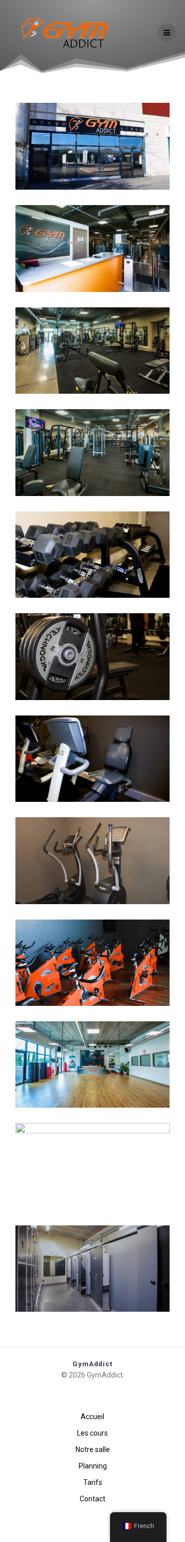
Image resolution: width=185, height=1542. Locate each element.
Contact (92, 1499)
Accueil (92, 1416)
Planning (93, 1466)
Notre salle (93, 1449)
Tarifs (92, 1482)
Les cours (92, 1433)
